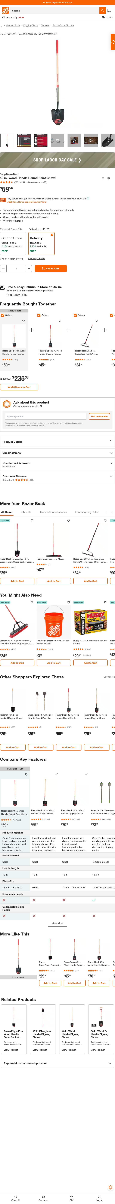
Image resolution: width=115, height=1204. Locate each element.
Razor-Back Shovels (63, 25)
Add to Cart (52, 268)
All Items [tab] (6, 512)
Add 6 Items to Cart (19, 387)
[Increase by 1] (29, 268)
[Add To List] (103, 178)
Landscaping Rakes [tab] (87, 512)
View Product (11, 1049)
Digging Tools (30, 25)
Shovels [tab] (26, 512)
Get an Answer (99, 416)
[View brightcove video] (74, 140)
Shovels (45, 25)
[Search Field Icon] (102, 10)
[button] (57, 441)
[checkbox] (39, 315)
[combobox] (54, 10)
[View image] (7, 140)
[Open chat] (113, 42)
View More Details (13, 220)
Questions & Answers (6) (35, 182)
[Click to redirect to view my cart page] (109, 10)
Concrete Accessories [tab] (53, 512)
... (1, 25)
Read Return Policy (17, 294)
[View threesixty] (57, 140)
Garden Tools (13, 25)
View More (57, 923)
